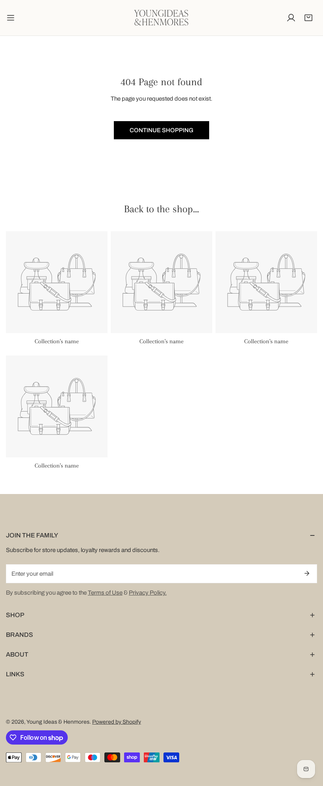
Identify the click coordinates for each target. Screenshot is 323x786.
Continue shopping (161, 130)
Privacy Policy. (148, 593)
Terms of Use (105, 593)
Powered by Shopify (116, 722)
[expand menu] (10, 18)
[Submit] (306, 573)
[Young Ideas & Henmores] (161, 18)
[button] (308, 17)
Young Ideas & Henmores (57, 722)
